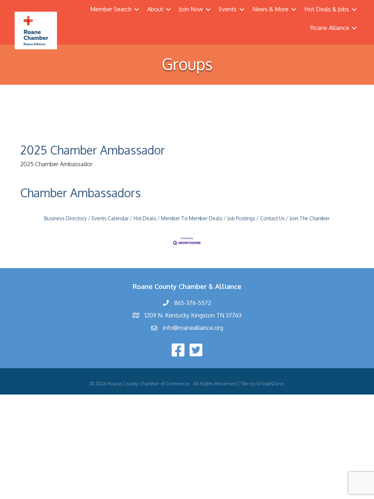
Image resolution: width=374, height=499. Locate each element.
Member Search (110, 9)
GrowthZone (270, 383)
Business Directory (65, 218)
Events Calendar (110, 218)
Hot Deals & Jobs (326, 9)
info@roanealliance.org (193, 327)
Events (228, 9)
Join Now (191, 9)
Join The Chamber (310, 218)
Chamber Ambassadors (80, 192)
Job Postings (241, 218)
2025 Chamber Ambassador (92, 149)
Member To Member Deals (191, 218)
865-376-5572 (192, 302)
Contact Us (272, 218)
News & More (270, 9)
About (155, 9)
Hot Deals (145, 218)
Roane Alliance (329, 27)
